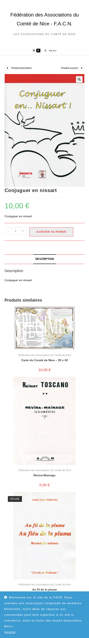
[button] (79, 79)
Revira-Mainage (44, 475)
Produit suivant (69, 68)
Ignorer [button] (10, 632)
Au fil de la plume (44, 589)
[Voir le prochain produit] (82, 68)
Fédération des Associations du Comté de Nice (44, 355)
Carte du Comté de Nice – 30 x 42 (44, 360)
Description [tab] (44, 259)
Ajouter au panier (51, 231)
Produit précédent (21, 68)
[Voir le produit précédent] (7, 68)
